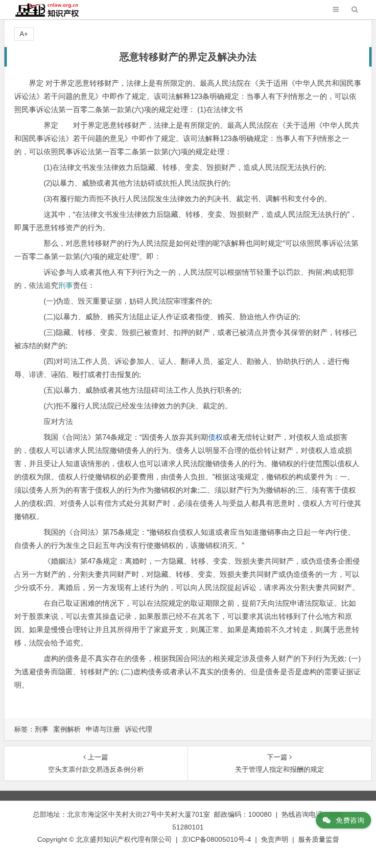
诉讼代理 (138, 729)
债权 (215, 437)
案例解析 (67, 729)
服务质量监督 (318, 839)
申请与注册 (103, 729)
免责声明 (274, 839)
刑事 (65, 285)
